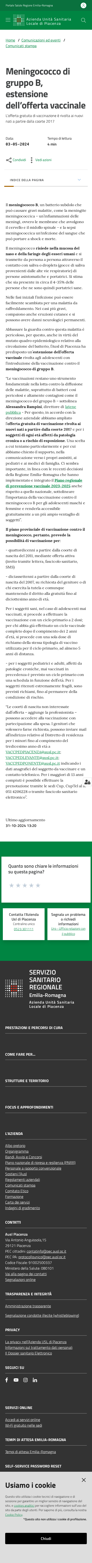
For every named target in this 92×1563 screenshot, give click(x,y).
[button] (83, 20)
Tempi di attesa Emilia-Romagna (30, 1452)
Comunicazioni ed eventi (41, 40)
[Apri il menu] (8, 20)
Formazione (14, 1196)
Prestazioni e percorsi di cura (34, 1027)
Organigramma (17, 1151)
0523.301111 (23, 929)
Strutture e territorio (27, 1081)
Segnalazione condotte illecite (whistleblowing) (42, 1315)
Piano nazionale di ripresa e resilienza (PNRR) (40, 1162)
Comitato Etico (16, 1191)
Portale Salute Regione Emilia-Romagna (29, 5)
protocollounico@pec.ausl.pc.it (42, 1257)
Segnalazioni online (20, 1279)
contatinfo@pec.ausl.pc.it (46, 1251)
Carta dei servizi (17, 1202)
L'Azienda (14, 1133)
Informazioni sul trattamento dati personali (38, 1347)
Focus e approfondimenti (29, 1107)
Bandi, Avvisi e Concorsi (23, 1157)
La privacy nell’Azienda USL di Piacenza (36, 1342)
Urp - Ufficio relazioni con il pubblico (68, 931)
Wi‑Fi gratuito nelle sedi (23, 1425)
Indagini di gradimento (22, 1208)
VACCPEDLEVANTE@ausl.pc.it (32, 757)
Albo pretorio (15, 1145)
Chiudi (46, 1538)
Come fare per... (20, 1054)
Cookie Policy (13, 1514)
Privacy (12, 1330)
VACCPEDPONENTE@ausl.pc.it (33, 763)
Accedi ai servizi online (22, 1419)
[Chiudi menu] (75, 9)
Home (10, 40)
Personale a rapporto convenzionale (33, 1168)
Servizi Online (18, 1407)
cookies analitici (24, 1505)
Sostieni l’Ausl (16, 1174)
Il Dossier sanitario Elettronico (28, 1353)
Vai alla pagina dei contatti (26, 1274)
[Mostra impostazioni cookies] (87, 782)
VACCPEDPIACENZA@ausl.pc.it (33, 752)
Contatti (13, 1222)
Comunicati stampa (21, 46)
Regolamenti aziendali (22, 1179)
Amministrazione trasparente (28, 1306)
